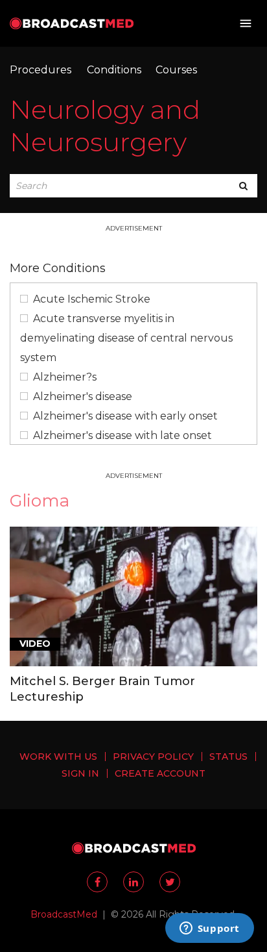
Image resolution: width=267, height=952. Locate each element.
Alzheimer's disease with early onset (125, 416)
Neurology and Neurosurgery (105, 126)
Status (228, 756)
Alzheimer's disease (82, 396)
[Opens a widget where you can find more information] (209, 929)
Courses (176, 70)
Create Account (160, 773)
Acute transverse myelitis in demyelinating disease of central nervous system (126, 338)
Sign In (80, 773)
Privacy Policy (153, 756)
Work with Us (58, 756)
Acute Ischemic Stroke (91, 299)
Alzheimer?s (65, 377)
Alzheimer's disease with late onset (122, 435)
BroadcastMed (63, 914)
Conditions (114, 70)
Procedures (40, 70)
